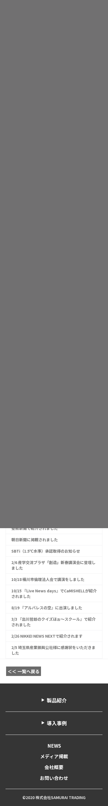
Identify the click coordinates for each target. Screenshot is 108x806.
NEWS (54, 745)
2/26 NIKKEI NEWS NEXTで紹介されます (47, 636)
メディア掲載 (54, 756)
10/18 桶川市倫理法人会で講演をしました (47, 579)
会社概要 (54, 767)
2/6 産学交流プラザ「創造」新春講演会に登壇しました (53, 565)
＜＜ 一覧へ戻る (23, 671)
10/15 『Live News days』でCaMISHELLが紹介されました (54, 593)
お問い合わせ (54, 778)
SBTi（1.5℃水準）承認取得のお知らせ (45, 551)
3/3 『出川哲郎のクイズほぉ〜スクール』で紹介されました (53, 621)
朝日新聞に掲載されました (36, 539)
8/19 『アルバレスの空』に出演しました (46, 607)
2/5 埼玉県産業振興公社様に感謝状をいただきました (53, 650)
